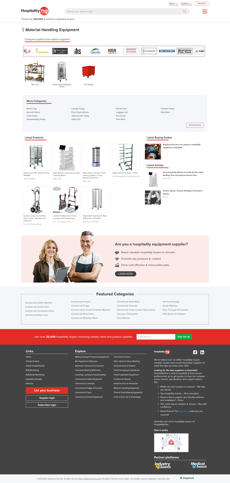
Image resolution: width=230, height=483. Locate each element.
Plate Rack (120, 119)
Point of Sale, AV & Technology (127, 397)
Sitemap (29, 383)
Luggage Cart (122, 112)
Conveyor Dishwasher (127, 314)
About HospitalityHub (35, 366)
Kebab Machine (170, 305)
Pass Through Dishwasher (175, 310)
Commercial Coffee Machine (38, 302)
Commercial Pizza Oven (82, 314)
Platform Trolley (167, 108)
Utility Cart (76, 119)
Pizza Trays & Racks (80, 112)
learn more (125, 273)
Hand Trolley (32, 116)
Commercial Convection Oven (39, 311)
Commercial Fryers (83, 392)
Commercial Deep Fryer (36, 315)
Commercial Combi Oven (37, 307)
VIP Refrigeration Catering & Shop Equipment (132, 176)
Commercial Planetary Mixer (84, 318)
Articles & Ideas (32, 361)
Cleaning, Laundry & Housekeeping (90, 375)
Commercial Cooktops (85, 383)
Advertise (201, 3)
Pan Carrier (121, 116)
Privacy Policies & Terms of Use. (90, 479)
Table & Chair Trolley (80, 116)
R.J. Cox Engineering (32, 224)
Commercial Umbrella (127, 305)
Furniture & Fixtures (122, 379)
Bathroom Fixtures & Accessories (89, 366)
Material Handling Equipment (126, 388)
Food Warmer (123, 318)
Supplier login (47, 398)
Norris (165, 197)
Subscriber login (47, 405)
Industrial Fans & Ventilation (126, 383)
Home (28, 357)
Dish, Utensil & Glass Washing (127, 361)
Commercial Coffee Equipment (88, 379)
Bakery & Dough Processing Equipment (92, 357)
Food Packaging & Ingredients (127, 370)
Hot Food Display (171, 301)
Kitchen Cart (121, 108)
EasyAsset (184, 411)
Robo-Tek (57, 179)
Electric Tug (31, 108)
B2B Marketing (32, 370)
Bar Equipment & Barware (86, 361)
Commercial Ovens (122, 357)
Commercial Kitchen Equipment (89, 397)
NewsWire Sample (34, 379)
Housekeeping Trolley (36, 119)
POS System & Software (174, 314)
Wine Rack (165, 112)
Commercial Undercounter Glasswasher (136, 310)
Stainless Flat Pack (91, 222)
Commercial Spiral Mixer (128, 301)
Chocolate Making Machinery (88, 370)
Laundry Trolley (77, 108)
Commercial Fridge (80, 305)
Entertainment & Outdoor (124, 366)
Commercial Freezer (81, 301)
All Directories (195, 125)
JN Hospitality (29, 179)
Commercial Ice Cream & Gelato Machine (90, 310)
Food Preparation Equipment (126, 375)
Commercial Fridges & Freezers (88, 388)
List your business (47, 390)
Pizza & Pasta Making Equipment (128, 392)
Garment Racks (33, 112)
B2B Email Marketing (35, 375)
